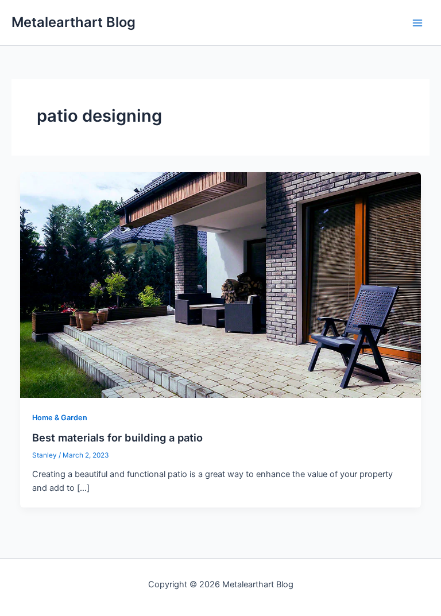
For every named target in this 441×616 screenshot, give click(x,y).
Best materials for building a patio (117, 437)
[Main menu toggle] (417, 23)
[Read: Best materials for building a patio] (220, 284)
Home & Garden (59, 417)
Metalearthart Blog (73, 22)
